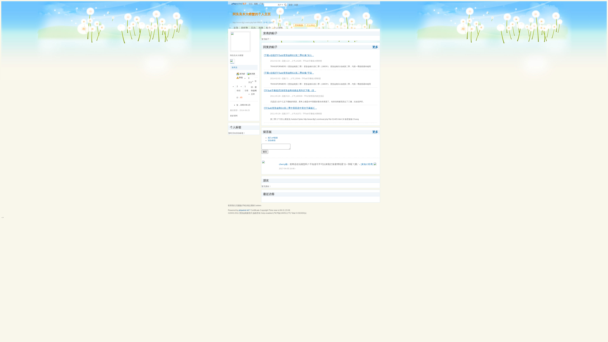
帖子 (268, 27)
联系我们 (232, 205)
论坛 (251, 4)
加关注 (234, 67)
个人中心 (311, 25)
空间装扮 (299, 25)
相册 (261, 27)
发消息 (252, 74)
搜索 (285, 4)
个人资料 (278, 27)
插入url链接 (273, 138)
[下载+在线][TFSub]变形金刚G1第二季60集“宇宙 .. (289, 73)
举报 (241, 77)
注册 (296, 5)
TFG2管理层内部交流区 (314, 96)
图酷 (256, 4)
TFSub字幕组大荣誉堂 (312, 61)
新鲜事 (244, 27)
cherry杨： (284, 164)
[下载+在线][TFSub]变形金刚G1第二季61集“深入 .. (289, 55)
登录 (291, 5)
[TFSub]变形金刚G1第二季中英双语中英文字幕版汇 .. (290, 108)
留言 (265, 152)
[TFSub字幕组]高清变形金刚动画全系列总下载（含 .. (290, 90)
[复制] (271, 22)
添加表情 (272, 140)
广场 (261, 4)
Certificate (255, 210)
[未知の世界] (367, 164)
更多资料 (234, 116)
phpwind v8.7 (244, 210)
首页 (236, 27)
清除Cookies (255, 205)
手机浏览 (246, 205)
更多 (375, 47)
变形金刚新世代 (246, 213)
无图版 (239, 205)
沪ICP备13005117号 (282, 213)
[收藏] (265, 22)
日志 (253, 27)
